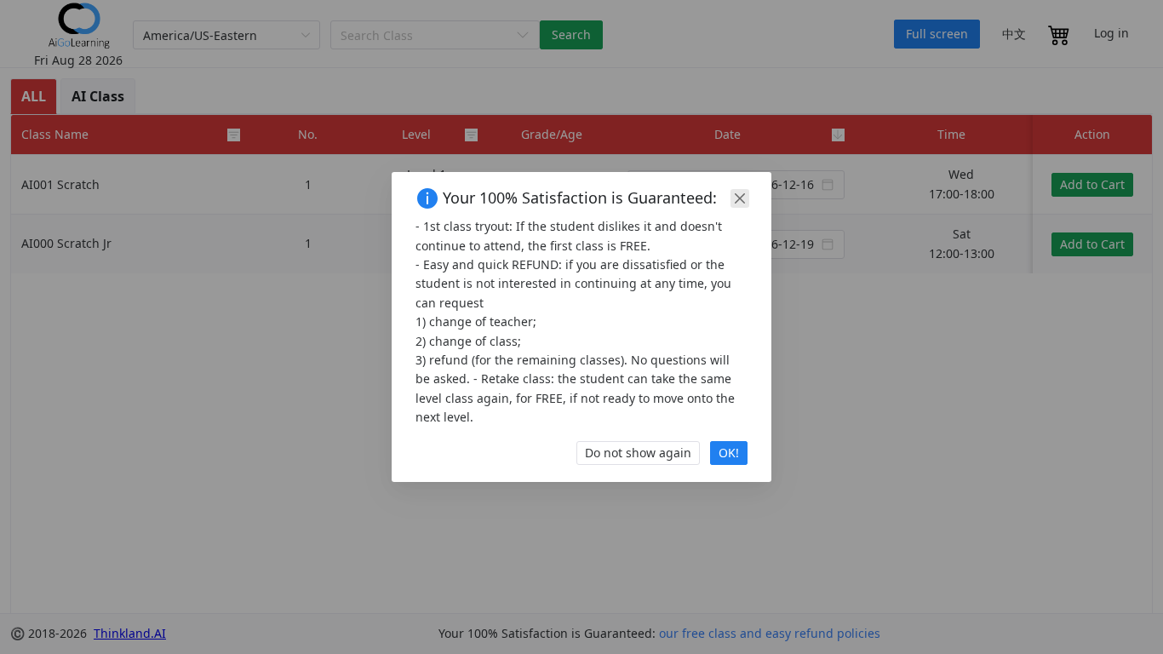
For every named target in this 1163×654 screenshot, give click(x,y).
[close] (739, 198)
